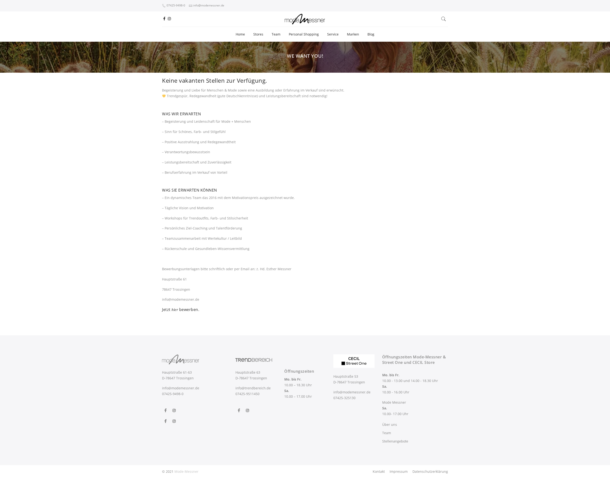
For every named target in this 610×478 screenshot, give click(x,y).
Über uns (389, 424)
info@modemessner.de (180, 388)
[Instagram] (175, 407)
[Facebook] (166, 407)
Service (333, 34)
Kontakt (379, 471)
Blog (370, 34)
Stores (258, 34)
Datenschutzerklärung (430, 471)
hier (175, 310)
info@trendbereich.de (253, 388)
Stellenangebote (395, 441)
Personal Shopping (304, 34)
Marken (353, 34)
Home (240, 34)
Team (276, 34)
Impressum (399, 471)
